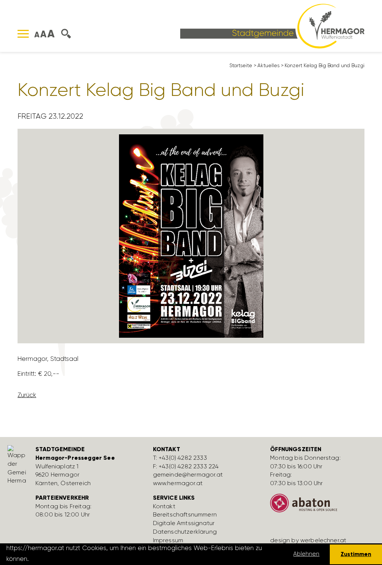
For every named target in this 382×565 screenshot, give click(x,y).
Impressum (168, 540)
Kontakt (164, 506)
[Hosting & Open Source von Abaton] (323, 506)
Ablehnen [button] (306, 553)
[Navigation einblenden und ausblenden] (23, 34)
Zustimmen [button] (356, 554)
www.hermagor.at (178, 483)
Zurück (27, 395)
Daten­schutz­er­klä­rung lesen (72, 558)
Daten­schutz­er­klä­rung (185, 531)
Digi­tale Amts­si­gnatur (184, 523)
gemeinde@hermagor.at (188, 474)
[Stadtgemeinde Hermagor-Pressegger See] (272, 25)
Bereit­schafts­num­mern (185, 514)
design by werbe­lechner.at (308, 540)
